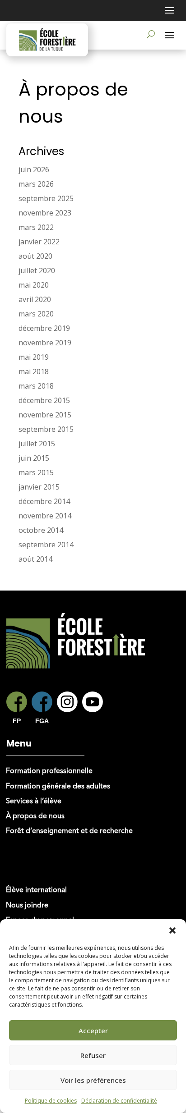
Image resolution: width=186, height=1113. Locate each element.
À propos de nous (35, 816)
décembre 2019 (44, 328)
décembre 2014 (44, 501)
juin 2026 (34, 169)
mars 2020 (36, 314)
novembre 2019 (45, 343)
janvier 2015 (39, 487)
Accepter (93, 1030)
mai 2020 (34, 285)
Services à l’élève (33, 801)
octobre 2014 (41, 530)
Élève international (36, 890)
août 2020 (35, 256)
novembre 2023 (45, 213)
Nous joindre (27, 905)
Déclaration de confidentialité (119, 1100)
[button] (172, 930)
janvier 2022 (39, 242)
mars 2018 (36, 386)
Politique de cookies (51, 1100)
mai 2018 (34, 371)
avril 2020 (35, 299)
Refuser (93, 1055)
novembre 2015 (45, 415)
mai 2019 (34, 357)
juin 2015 (34, 458)
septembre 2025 (46, 198)
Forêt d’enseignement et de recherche (69, 831)
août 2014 (35, 559)
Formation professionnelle (49, 771)
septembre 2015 (46, 429)
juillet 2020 (37, 270)
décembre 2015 (44, 400)
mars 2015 (36, 472)
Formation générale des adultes (58, 786)
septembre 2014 (46, 545)
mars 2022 (36, 227)
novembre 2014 (45, 516)
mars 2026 (36, 184)
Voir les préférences (93, 1080)
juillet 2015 (37, 444)
